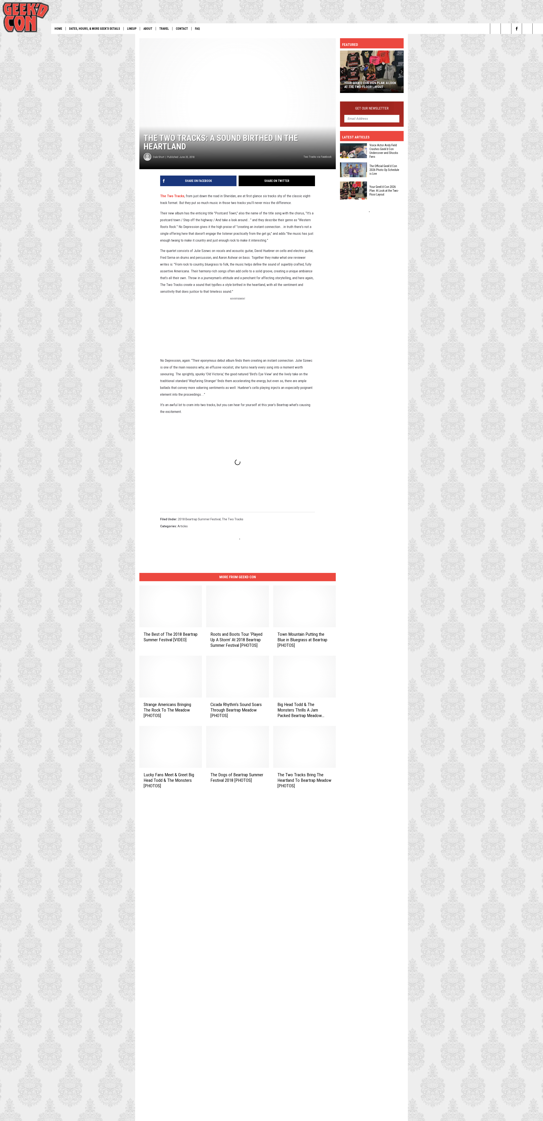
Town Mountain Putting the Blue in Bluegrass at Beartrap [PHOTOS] (302, 640)
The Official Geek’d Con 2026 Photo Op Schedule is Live (384, 169)
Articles (183, 526)
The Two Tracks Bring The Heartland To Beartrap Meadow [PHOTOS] (304, 780)
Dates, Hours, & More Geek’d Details (94, 28)
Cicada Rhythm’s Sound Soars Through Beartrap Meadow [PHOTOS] (236, 710)
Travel (164, 28)
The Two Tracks (172, 196)
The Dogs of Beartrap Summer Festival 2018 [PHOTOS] (236, 777)
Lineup (131, 28)
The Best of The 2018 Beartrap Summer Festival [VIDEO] (170, 637)
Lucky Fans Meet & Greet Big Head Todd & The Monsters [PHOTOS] (169, 780)
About (147, 28)
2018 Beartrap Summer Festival (199, 519)
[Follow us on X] (527, 28)
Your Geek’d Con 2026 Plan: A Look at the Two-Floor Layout (370, 85)
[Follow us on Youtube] (506, 28)
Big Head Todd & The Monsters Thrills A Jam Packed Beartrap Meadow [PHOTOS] (299, 710)
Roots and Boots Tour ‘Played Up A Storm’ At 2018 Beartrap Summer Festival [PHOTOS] (236, 640)
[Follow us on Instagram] (538, 28)
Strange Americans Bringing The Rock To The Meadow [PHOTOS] (167, 710)
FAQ (197, 28)
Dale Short (158, 157)
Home (58, 28)
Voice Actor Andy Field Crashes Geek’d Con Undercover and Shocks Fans (383, 150)
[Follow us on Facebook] (516, 28)
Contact (182, 28)
